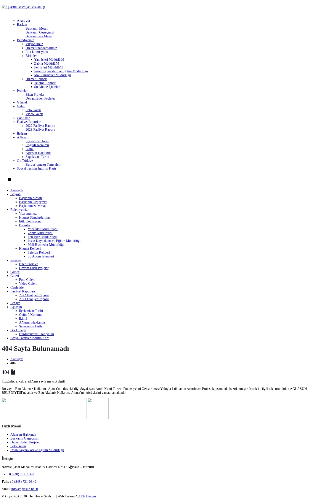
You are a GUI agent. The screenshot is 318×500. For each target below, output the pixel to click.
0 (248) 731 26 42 (24, 481)
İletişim (22, 133)
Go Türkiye (25, 160)
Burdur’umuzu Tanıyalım (43, 164)
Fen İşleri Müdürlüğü (48, 67)
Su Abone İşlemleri (47, 87)
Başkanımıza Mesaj (39, 36)
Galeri (21, 106)
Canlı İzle (23, 118)
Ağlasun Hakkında (38, 153)
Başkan (22, 24)
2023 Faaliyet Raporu (40, 129)
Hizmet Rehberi (36, 79)
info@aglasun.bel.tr (24, 489)
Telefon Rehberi (45, 83)
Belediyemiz (25, 40)
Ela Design (88, 496)
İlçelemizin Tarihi (37, 141)
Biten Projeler (35, 94)
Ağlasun (22, 137)
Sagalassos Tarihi (37, 157)
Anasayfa (23, 20)
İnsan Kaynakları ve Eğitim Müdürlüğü (61, 71)
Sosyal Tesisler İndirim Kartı (36, 168)
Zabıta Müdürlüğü (46, 63)
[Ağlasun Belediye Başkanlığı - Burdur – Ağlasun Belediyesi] (23, 7)
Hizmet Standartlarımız (41, 48)
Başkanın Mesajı (37, 28)
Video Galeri (34, 114)
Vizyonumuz (34, 44)
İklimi (30, 149)
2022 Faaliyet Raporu (40, 125)
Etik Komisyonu (37, 52)
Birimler (31, 55)
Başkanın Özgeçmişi (40, 32)
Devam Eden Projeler (40, 98)
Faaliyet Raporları (29, 122)
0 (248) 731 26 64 (21, 474)
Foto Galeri (33, 110)
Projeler (22, 90)
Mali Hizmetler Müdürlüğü (52, 75)
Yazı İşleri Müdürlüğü (49, 59)
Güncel (22, 102)
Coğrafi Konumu (37, 145)
